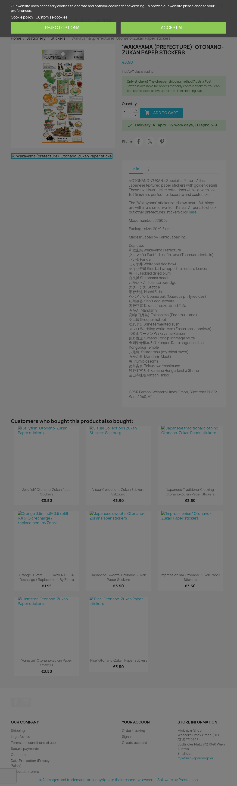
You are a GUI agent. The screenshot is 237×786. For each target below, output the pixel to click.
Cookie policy (22, 17)
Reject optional (63, 28)
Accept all (173, 28)
